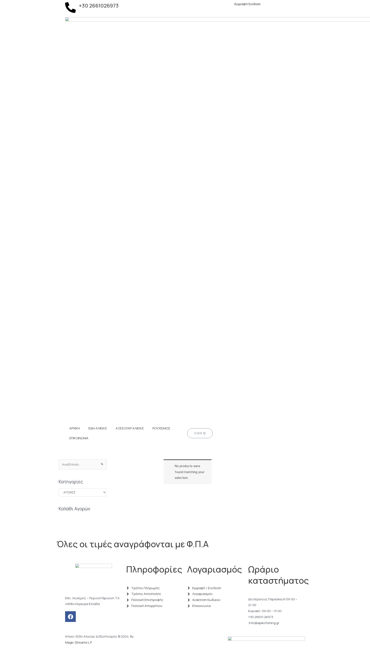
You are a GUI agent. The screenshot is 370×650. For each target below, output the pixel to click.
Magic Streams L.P (78, 642)
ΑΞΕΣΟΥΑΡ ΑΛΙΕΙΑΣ (130, 428)
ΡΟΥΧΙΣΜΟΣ (161, 428)
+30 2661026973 (99, 5)
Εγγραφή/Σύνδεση (247, 4)
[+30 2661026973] (70, 7)
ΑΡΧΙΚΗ (74, 428)
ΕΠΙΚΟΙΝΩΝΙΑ (78, 438)
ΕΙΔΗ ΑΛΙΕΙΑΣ (97, 428)
